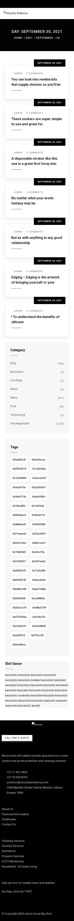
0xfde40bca (19, 644)
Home (18, 37)
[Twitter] (6, 901)
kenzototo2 (24, 705)
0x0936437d (19, 468)
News (13, 397)
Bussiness (17, 371)
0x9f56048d (38, 524)
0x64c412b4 (19, 543)
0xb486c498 (19, 589)
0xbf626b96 (19, 598)
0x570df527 (19, 561)
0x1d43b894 (19, 478)
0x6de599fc (38, 496)
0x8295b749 (19, 580)
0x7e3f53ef (37, 506)
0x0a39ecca (38, 459)
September (44, 37)
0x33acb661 (39, 533)
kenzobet (60, 680)
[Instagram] (34, 901)
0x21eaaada (19, 533)
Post (13, 406)
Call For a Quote (17, 738)
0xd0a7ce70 (19, 607)
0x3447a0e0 (38, 561)
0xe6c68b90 (39, 626)
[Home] (37, 724)
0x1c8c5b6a (39, 468)
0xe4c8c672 (19, 626)
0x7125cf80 (38, 570)
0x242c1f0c (38, 552)
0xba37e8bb (39, 589)
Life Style (16, 380)
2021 (29, 37)
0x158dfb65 (19, 552)
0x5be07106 (19, 496)
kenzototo (11, 675)
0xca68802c (38, 598)
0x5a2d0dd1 (39, 487)
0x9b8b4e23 (19, 524)
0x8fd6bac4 (19, 515)
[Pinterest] (24, 901)
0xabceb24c (39, 580)
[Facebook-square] (15, 901)
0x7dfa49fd (19, 506)
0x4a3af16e (19, 487)
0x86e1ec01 (39, 543)
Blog (13, 363)
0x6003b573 (19, 570)
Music (14, 389)
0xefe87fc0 (19, 635)
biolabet (36, 680)
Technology (17, 414)
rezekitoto (24, 695)
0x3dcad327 (39, 478)
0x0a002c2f (19, 459)
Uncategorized (19, 423)
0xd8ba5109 (39, 607)
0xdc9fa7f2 (39, 617)
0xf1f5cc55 (37, 635)
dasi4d (35, 705)
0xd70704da (20, 617)
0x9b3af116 (38, 515)
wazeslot (49, 700)
